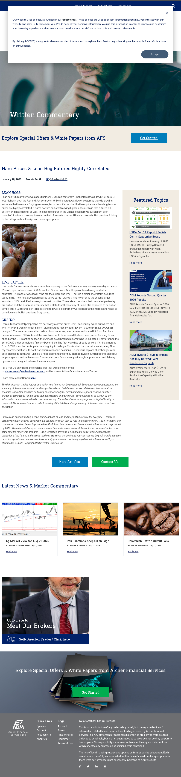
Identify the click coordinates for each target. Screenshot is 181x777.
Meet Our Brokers (31, 623)
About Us (42, 739)
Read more (136, 262)
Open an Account (41, 728)
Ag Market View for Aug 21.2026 (27, 541)
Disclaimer (63, 739)
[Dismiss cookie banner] (167, 13)
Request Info (44, 734)
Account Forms (62, 728)
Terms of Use (65, 743)
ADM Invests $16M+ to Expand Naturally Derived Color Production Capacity (149, 359)
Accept (155, 54)
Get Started (149, 138)
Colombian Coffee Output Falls (148, 541)
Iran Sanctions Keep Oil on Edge (88, 541)
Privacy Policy (65, 734)
